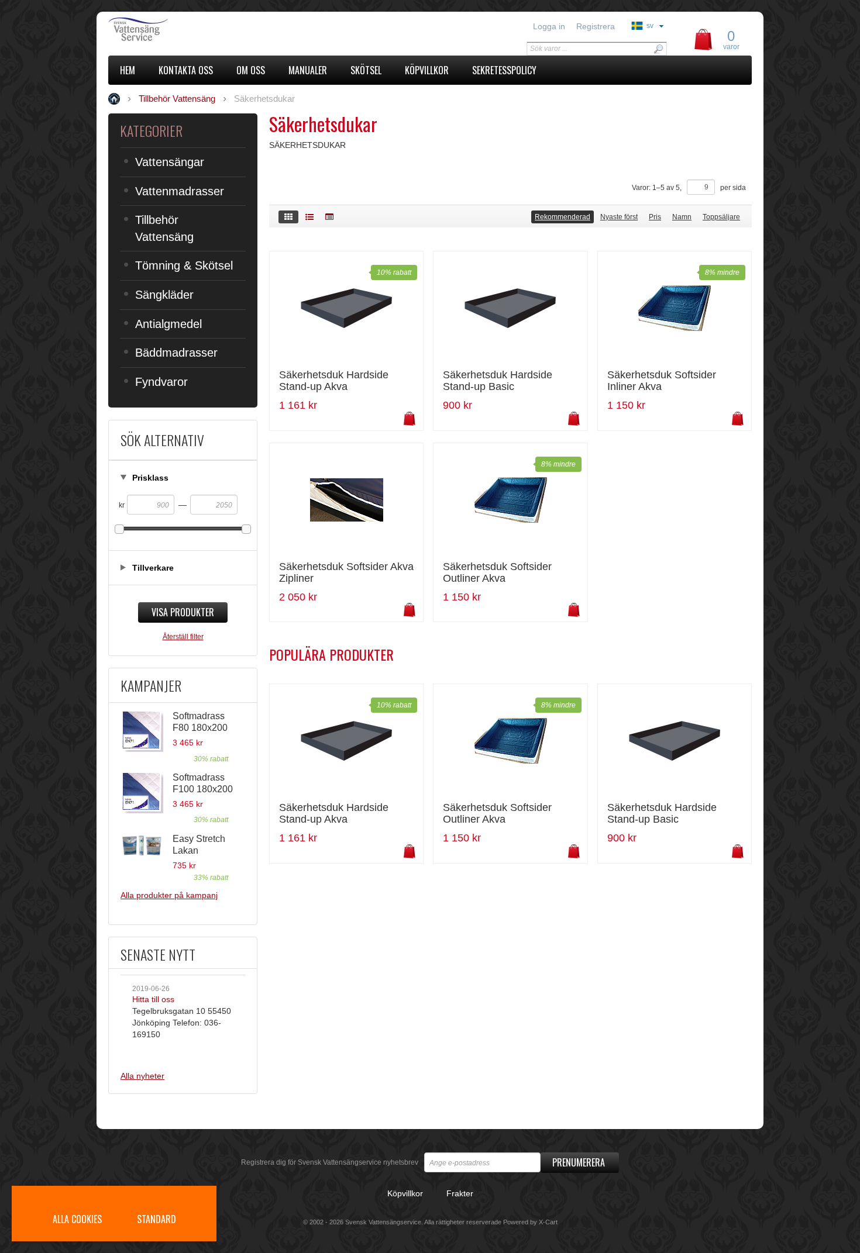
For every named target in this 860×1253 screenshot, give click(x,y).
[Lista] (309, 216)
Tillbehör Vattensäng (164, 228)
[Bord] (329, 216)
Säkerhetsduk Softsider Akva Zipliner (346, 572)
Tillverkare (153, 567)
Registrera (595, 26)
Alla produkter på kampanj (169, 895)
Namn (682, 217)
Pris (655, 217)
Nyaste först (619, 217)
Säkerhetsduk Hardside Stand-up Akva (333, 381)
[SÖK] (658, 49)
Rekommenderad (562, 217)
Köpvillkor (405, 1193)
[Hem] (188, 29)
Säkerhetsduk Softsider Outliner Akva (497, 572)
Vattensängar (169, 162)
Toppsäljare (721, 217)
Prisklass (150, 477)
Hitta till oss (153, 999)
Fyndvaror (161, 381)
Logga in (549, 26)
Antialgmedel (168, 323)
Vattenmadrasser (179, 191)
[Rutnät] (288, 216)
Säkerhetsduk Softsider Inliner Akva (661, 381)
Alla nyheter (142, 1076)
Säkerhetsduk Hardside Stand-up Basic (497, 381)
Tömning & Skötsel (184, 265)
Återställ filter (183, 637)
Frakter (459, 1193)
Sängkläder (164, 294)
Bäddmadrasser (176, 352)
